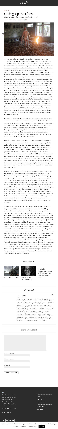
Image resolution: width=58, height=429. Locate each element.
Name (9, 353)
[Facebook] (3, 420)
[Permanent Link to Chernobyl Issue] (11, 275)
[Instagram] (6, 420)
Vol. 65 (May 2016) (10, 19)
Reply (52, 294)
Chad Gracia (21, 295)
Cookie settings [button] (32, 426)
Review (6, 10)
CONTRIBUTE (40, 403)
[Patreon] (13, 420)
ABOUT (38, 393)
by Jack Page (22, 19)
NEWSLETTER (40, 406)
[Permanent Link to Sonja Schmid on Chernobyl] (28, 275)
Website (7, 365)
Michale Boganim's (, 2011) (45, 273)
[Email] (10, 420)
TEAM (38, 396)
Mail (9, 359)
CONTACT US (40, 399)
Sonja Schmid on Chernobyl (27, 278)
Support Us (40, 409)
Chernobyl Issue (11, 277)
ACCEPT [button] (41, 426)
